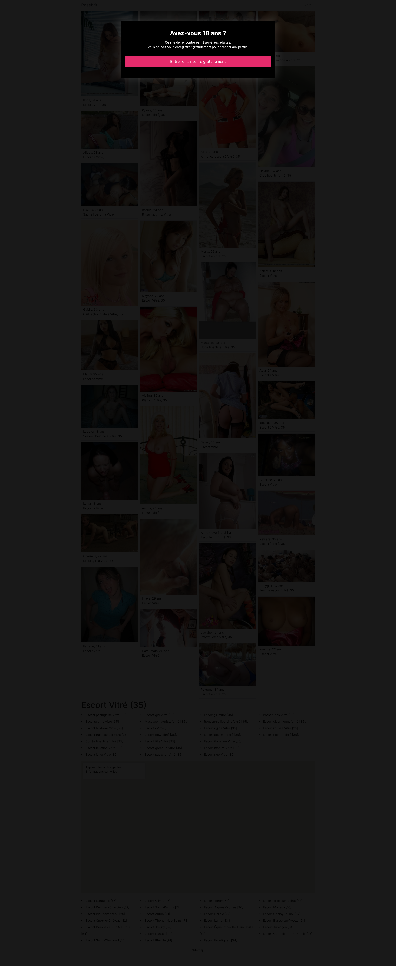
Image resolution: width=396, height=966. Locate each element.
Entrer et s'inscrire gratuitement (198, 61)
